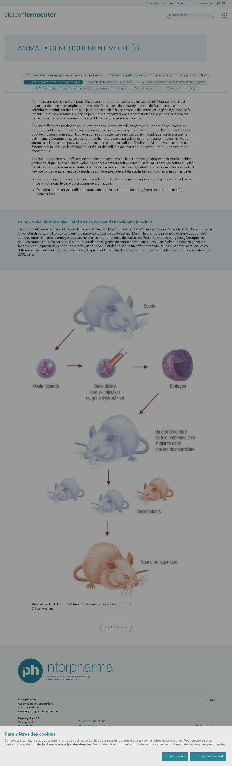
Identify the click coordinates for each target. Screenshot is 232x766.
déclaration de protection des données (64, 744)
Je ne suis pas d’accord (208, 756)
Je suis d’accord (175, 756)
